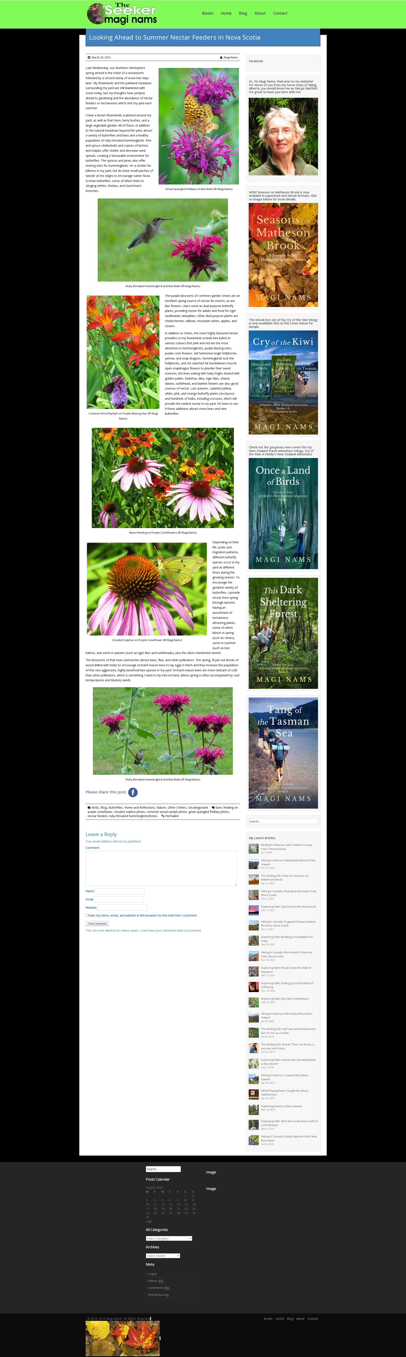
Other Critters (177, 807)
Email (89, 899)
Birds (95, 807)
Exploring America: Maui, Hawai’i (281, 1106)
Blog (243, 13)
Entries (156, 1281)
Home (226, 13)
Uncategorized (198, 807)
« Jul (148, 1221)
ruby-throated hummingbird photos (133, 816)
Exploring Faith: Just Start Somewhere (285, 999)
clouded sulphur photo (129, 812)
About (260, 13)
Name (90, 891)
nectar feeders (98, 816)
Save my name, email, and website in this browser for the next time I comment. (142, 915)
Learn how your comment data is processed (170, 930)
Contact (280, 13)
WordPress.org (158, 1295)
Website (91, 908)
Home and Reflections (139, 807)
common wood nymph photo (167, 812)
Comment (92, 848)
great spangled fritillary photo (209, 812)
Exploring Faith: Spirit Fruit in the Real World (288, 906)
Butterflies (115, 807)
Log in (152, 1274)
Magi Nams (231, 57)
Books (207, 13)
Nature (161, 807)
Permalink (172, 816)
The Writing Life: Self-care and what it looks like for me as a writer (288, 1031)
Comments (159, 1288)
